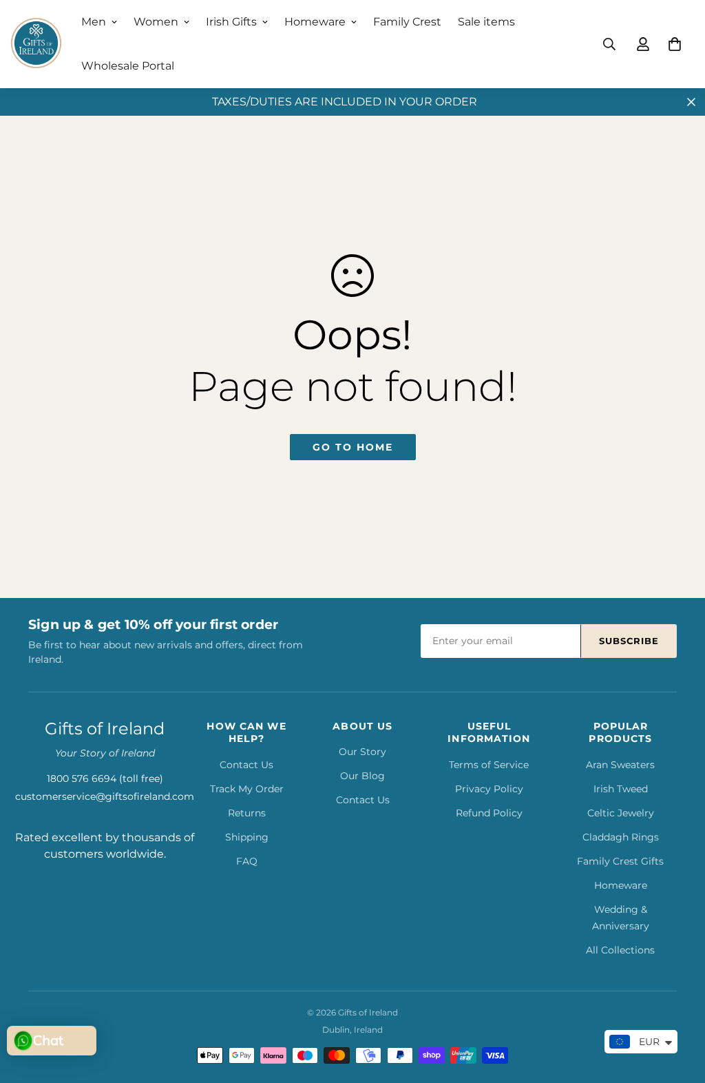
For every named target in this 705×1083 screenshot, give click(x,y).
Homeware (315, 21)
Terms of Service (489, 765)
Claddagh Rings (620, 837)
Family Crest (407, 21)
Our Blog (362, 776)
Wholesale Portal (127, 65)
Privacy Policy (489, 789)
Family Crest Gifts (620, 861)
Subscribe (629, 640)
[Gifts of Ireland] (36, 44)
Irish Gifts (231, 21)
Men (93, 21)
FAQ (246, 861)
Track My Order (247, 789)
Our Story (362, 751)
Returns (247, 813)
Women (156, 21)
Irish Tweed (620, 789)
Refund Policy (489, 813)
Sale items (486, 21)
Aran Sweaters (620, 765)
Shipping (247, 837)
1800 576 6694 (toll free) (105, 778)
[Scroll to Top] (678, 1008)
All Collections (620, 950)
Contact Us (246, 765)
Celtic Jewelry (620, 813)
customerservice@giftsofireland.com (104, 796)
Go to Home (353, 447)
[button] (675, 44)
